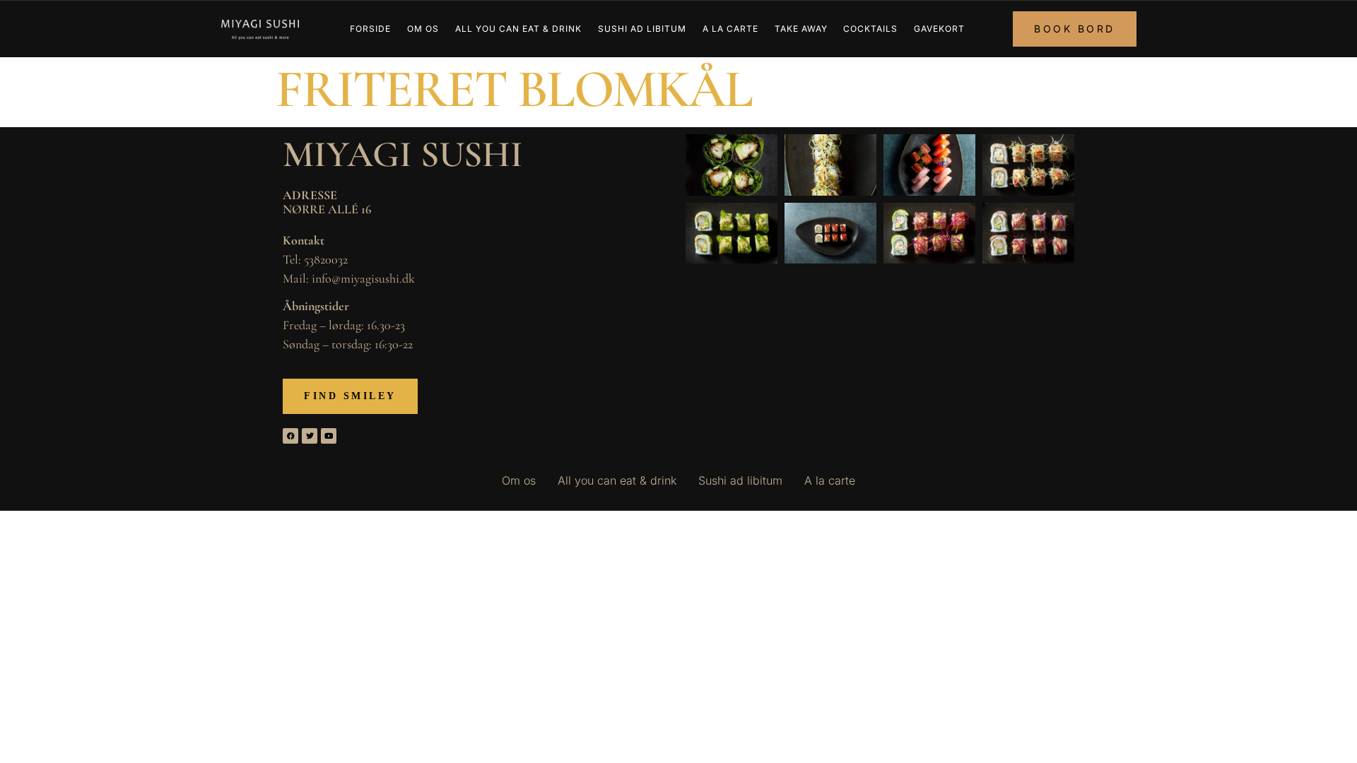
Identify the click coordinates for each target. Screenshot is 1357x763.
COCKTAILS (870, 28)
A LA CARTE (730, 28)
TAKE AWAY (801, 28)
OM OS (423, 28)
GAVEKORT (939, 28)
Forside (370, 28)
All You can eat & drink (518, 28)
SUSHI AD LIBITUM (642, 28)
